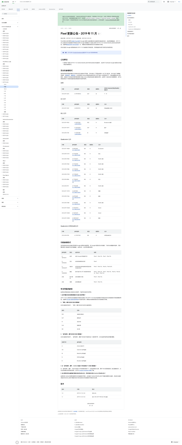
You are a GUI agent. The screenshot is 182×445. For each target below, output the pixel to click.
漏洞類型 (67, 75)
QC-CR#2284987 (76, 219)
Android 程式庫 (24, 422)
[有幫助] (118, 28)
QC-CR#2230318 (76, 170)
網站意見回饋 (48, 442)
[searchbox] (9, 14)
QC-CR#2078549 (76, 192)
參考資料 (61, 9)
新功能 (3, 9)
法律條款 (34, 442)
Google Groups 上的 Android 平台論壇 (83, 431)
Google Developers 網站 (78, 52)
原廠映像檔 (23, 431)
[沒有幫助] (120, 28)
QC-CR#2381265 (76, 214)
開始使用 (11, 9)
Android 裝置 (42, 9)
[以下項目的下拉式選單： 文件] (16, 1)
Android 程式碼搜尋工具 (25, 1)
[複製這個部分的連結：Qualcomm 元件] (72, 139)
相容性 (33, 9)
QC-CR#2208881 (76, 187)
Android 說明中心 (132, 422)
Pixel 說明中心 (131, 424)
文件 (13, 1)
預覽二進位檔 (24, 429)
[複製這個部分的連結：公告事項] (68, 60)
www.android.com (132, 427)
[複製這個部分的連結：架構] (64, 83)
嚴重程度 (73, 75)
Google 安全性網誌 (79, 429)
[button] (8, 23)
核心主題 (26, 9)
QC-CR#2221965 (76, 160)
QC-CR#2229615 (76, 204)
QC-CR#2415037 (76, 209)
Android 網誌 (77, 427)
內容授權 (75, 411)
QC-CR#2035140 (76, 197)
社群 (29, 442)
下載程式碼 (23, 427)
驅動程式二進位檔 (25, 433)
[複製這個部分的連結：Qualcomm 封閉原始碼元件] (79, 226)
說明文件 (4, 5)
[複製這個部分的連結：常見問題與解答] (74, 289)
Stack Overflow (131, 431)
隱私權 (41, 442)
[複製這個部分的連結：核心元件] (67, 113)
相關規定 (23, 424)
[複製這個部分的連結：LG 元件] (67, 99)
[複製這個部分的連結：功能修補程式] (72, 242)
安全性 (18, 9)
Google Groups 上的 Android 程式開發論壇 (84, 433)
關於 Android (24, 442)
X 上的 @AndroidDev (79, 424)
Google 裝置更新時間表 (73, 299)
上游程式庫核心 (78, 124)
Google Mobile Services (133, 429)
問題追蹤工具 (131, 433)
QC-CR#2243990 (76, 175)
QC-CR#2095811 (76, 150)
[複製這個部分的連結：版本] (65, 384)
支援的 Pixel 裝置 (75, 41)
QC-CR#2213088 (76, 155)
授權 (38, 442)
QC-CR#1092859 (76, 180)
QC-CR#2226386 (76, 165)
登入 (179, 1)
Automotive (52, 9)
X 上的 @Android (78, 422)
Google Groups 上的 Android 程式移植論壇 (84, 436)
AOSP (62, 28)
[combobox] (154, 1)
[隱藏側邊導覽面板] (17, 442)
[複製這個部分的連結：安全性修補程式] (74, 70)
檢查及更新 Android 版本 (72, 44)
